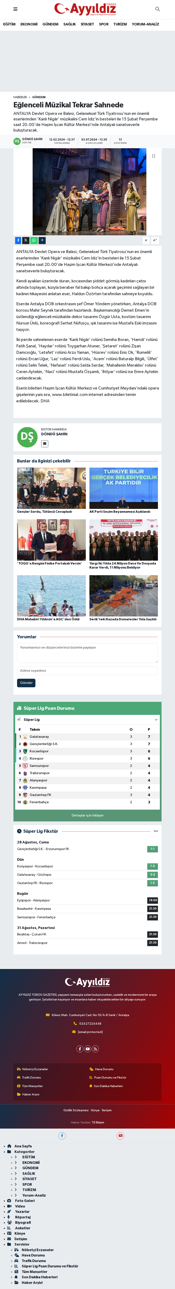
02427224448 (90, 1023)
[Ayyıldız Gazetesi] (85, 9)
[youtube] (120, 1136)
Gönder (26, 683)
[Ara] (157, 9)
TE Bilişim (98, 1122)
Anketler (22, 1228)
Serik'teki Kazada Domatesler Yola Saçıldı (122, 619)
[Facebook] (79, 1048)
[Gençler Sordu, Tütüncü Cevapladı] (51, 488)
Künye (95, 1110)
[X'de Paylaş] (25, 240)
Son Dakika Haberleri (108, 1086)
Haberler (20, 97)
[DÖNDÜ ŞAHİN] (27, 437)
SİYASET (87, 24)
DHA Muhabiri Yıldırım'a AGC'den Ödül (48, 619)
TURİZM (120, 24)
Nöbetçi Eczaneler (35, 1069)
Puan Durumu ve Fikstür (110, 1077)
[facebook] (62, 1136)
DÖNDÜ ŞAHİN (54, 434)
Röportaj (23, 1217)
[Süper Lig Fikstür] (156, 831)
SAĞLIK (69, 24)
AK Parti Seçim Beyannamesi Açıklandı (119, 511)
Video (20, 1206)
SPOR (103, 24)
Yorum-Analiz (34, 1195)
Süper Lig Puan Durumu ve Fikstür (50, 1266)
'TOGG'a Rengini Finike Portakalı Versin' (49, 563)
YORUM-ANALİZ (145, 24)
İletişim (107, 1110)
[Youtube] (87, 1048)
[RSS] (95, 1048)
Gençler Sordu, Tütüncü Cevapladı (44, 511)
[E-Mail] (44, 443)
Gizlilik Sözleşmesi (76, 1110)
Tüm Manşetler (32, 1086)
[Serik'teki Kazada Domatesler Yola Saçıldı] (123, 596)
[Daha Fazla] (42, 240)
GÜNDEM (50, 24)
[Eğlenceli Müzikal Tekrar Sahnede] (87, 191)
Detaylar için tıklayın (88, 815)
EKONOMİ (29, 24)
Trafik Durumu (31, 1077)
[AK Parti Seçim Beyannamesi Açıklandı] (123, 488)
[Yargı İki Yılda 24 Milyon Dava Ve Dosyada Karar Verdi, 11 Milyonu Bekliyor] (123, 540)
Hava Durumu (104, 1069)
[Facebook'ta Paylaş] (18, 240)
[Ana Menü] (15, 9)
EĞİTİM (9, 24)
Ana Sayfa (23, 1146)
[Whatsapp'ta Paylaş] (34, 240)
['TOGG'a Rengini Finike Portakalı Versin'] (51, 540)
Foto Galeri (25, 1201)
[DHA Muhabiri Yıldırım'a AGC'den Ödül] (51, 596)
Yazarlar (22, 1211)
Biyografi (23, 1222)
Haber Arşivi (30, 1094)
